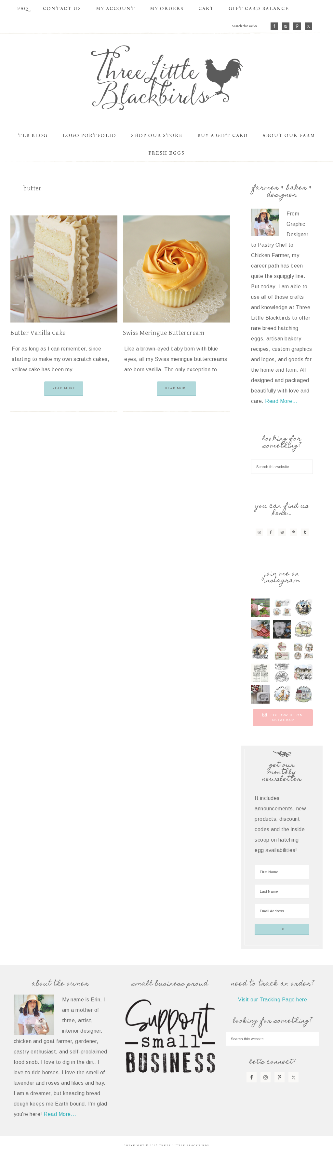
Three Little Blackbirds (166, 77)
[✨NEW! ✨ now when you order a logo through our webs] (282, 629)
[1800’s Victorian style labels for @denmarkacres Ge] (260, 673)
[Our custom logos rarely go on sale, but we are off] (260, 651)
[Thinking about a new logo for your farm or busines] (282, 673)
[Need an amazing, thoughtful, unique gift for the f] (260, 629)
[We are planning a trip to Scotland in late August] (282, 607)
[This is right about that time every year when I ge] (260, 607)
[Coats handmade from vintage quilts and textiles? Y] (303, 694)
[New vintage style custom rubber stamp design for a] (260, 694)
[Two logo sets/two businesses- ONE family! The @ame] (303, 607)
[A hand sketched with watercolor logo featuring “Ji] (282, 694)
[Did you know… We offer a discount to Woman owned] (282, 651)
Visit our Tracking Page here (272, 999)
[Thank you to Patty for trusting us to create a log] (303, 673)
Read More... (281, 401)
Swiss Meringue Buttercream (163, 333)
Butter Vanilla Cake (38, 333)
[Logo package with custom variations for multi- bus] (303, 651)
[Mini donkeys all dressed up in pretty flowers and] (303, 629)
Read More (63, 388)
